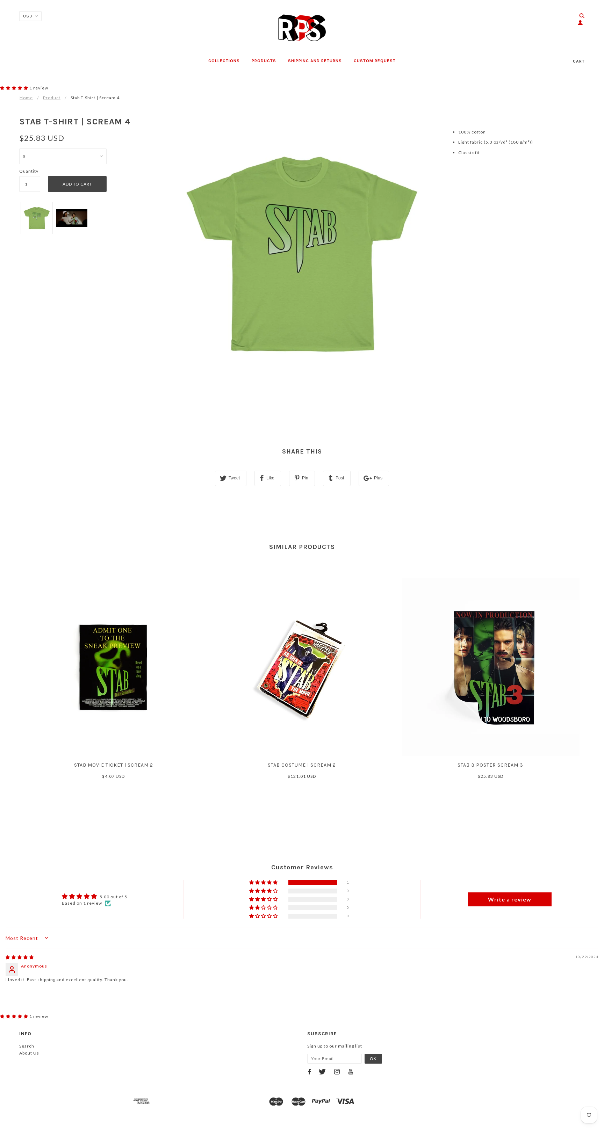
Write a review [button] (509, 899)
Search (26, 1046)
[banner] (302, 27)
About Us (29, 1053)
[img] (20, 957)
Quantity (28, 171)
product (51, 97)
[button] (14, 87)
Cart (579, 61)
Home (26, 97)
